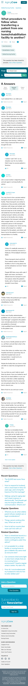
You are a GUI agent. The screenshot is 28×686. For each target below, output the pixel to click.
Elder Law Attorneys (6, 649)
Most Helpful (5, 88)
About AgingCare (5, 664)
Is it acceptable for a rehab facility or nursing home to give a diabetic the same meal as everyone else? (15, 549)
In (2, 75)
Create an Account (5, 661)
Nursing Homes (5, 638)
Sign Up (14, 612)
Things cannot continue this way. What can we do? (15, 521)
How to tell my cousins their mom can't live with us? (15, 527)
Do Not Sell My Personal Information (17, 683)
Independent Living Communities (9, 631)
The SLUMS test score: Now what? (15, 480)
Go (24, 75)
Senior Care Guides (5, 647)
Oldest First (22, 88)
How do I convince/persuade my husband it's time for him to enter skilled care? (15, 571)
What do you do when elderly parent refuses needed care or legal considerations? (15, 514)
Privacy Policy (6, 683)
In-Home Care (4, 628)
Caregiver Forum (5, 644)
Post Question (14, 590)
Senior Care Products (6, 652)
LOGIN (24, 2)
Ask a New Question (15, 63)
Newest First (14, 88)
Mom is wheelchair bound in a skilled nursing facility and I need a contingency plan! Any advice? (15, 539)
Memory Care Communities (7, 636)
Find (3, 70)
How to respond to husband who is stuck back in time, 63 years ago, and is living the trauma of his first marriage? (15, 488)
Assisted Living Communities (8, 633)
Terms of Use (22, 682)
